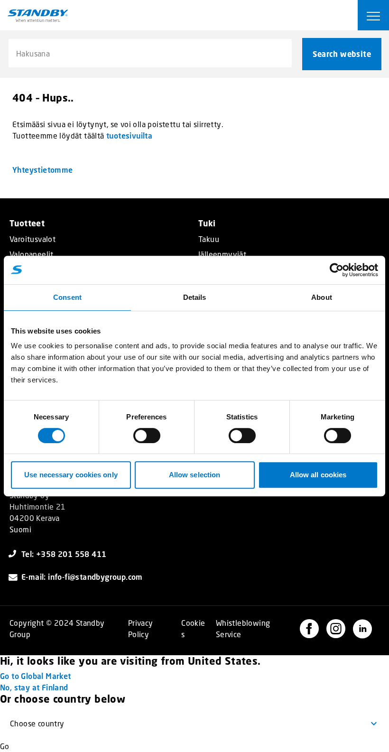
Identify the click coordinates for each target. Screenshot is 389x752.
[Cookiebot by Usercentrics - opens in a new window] (336, 270)
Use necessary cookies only (71, 475)
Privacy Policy (140, 628)
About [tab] (321, 297)
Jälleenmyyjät (222, 254)
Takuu (208, 239)
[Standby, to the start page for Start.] (38, 15)
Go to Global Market (35, 675)
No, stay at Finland (34, 687)
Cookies (193, 628)
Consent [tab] (67, 297)
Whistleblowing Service (243, 628)
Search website (342, 54)
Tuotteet (27, 223)
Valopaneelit (31, 254)
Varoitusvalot (32, 239)
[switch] (146, 435)
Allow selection (195, 475)
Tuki (207, 223)
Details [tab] (194, 297)
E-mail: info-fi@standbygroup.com (82, 576)
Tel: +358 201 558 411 (63, 553)
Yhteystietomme (42, 169)
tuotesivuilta (129, 135)
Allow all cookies (318, 475)
